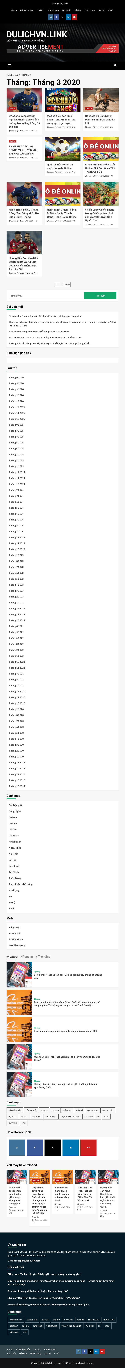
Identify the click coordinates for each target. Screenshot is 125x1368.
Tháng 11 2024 (17, 478)
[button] (10, 65)
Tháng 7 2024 (16, 495)
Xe (10, 896)
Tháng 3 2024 (16, 519)
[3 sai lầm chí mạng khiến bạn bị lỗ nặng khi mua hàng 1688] (19, 1029)
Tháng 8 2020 (16, 715)
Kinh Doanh (53, 10)
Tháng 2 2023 (16, 596)
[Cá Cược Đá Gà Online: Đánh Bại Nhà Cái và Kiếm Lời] (101, 100)
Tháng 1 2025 (16, 466)
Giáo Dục (14, 835)
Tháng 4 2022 (16, 638)
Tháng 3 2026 (16, 389)
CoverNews (72, 1362)
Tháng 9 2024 (16, 490)
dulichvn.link (37, 34)
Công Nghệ (15, 811)
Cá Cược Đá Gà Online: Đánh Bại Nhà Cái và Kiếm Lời (100, 119)
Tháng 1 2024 (16, 531)
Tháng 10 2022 (17, 620)
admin (13, 131)
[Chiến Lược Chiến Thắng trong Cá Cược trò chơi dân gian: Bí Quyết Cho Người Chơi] (101, 194)
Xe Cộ (101, 10)
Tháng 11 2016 (17, 774)
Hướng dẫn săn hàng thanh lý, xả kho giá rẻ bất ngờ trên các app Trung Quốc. (49, 343)
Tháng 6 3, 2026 (86, 1207)
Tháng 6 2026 (16, 377)
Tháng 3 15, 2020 (102, 225)
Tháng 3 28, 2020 (102, 127)
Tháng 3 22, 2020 (102, 176)
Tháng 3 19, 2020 (26, 221)
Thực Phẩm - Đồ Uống (70, 1117)
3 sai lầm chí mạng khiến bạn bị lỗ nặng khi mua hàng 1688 (39, 331)
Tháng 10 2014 (17, 786)
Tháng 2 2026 (16, 395)
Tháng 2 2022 (16, 650)
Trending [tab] (43, 956)
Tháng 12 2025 (17, 407)
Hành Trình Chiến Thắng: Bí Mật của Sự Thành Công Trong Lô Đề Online (62, 213)
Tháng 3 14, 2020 (26, 273)
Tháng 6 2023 (16, 573)
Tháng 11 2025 (17, 413)
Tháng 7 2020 (16, 721)
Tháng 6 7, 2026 (40, 1220)
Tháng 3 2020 (16, 744)
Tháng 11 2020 (17, 697)
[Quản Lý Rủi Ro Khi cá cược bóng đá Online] (62, 149)
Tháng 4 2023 (16, 584)
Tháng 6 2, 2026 (109, 1214)
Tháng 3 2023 (16, 590)
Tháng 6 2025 (16, 436)
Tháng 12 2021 (17, 661)
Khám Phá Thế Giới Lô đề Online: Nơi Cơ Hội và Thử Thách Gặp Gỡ (100, 168)
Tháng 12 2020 (17, 691)
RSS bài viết (15, 933)
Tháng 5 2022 (16, 632)
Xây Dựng (14, 890)
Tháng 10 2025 (17, 418)
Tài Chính (14, 872)
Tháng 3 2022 (16, 644)
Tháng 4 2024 (16, 513)
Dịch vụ (13, 817)
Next (67, 284)
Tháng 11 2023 (17, 543)
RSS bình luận (16, 939)
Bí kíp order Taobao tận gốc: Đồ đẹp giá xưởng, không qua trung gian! (45, 316)
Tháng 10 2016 (17, 780)
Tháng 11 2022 (17, 614)
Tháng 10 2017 (17, 768)
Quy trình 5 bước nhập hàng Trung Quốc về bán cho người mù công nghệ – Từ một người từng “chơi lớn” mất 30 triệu (62, 324)
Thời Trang (89, 10)
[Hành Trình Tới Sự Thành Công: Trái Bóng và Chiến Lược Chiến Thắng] (24, 194)
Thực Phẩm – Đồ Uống (20, 884)
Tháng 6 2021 (16, 679)
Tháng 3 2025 (16, 454)
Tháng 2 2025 (16, 460)
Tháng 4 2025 (16, 448)
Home (14, 10)
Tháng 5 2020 (16, 732)
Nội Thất (66, 10)
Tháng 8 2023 (16, 561)
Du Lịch (40, 10)
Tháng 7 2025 (16, 430)
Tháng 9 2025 (16, 424)
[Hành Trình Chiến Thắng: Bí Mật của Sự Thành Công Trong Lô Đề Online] (62, 194)
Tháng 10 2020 (17, 703)
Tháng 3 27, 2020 (26, 158)
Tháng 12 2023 (17, 537)
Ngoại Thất (15, 847)
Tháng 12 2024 (17, 472)
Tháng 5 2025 (16, 442)
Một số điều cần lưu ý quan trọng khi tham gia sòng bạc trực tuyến (61, 119)
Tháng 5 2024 (16, 507)
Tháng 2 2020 (16, 750)
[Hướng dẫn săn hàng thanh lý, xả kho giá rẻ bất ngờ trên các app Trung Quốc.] (19, 1083)
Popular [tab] (27, 956)
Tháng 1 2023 (16, 602)
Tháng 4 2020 (16, 738)
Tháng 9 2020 (16, 709)
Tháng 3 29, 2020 (64, 127)
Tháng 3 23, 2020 (64, 172)
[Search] (115, 65)
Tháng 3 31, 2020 (26, 131)
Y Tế (110, 10)
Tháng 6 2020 (16, 727)
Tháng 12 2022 (17, 608)
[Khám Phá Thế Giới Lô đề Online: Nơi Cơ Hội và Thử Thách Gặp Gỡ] (101, 149)
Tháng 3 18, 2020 (64, 221)
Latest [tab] (13, 956)
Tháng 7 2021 (16, 673)
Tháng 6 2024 (16, 501)
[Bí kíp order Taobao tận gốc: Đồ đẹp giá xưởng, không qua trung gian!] (19, 974)
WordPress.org (17, 945)
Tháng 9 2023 (16, 555)
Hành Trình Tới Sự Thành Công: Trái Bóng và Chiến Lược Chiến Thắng (24, 213)
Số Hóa (77, 10)
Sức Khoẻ (14, 866)
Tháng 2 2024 (16, 525)
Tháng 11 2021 (17, 667)
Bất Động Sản (27, 10)
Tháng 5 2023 (16, 578)
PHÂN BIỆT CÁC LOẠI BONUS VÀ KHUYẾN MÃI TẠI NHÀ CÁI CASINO (23, 150)
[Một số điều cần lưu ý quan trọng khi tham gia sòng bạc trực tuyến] (62, 100)
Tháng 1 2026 (16, 401)
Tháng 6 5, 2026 (63, 1207)
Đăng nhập (14, 927)
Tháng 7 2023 (16, 567)
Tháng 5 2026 (16, 383)
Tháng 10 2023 (17, 549)
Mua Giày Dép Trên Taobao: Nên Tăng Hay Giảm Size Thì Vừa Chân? (45, 337)
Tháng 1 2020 (16, 756)
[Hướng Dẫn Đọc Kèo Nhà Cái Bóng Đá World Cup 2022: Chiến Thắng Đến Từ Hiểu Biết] (24, 242)
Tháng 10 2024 (17, 484)
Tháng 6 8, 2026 (17, 1210)
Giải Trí (12, 108)
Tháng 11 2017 (17, 762)
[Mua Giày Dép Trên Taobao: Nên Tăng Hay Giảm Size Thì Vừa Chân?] (19, 1056)
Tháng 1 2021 (16, 685)
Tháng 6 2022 (16, 626)
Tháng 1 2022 (16, 655)
